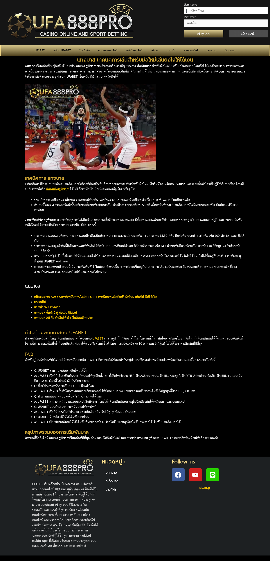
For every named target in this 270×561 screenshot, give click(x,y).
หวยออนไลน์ (191, 50)
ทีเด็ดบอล (112, 481)
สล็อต (154, 50)
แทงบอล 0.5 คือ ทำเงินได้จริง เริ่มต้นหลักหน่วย (63, 317)
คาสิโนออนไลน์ (134, 50)
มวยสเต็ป (40, 302)
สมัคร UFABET (62, 50)
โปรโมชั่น (85, 50)
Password (190, 17)
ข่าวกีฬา (111, 489)
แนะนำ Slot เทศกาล (47, 307)
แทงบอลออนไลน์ (107, 50)
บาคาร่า (171, 50)
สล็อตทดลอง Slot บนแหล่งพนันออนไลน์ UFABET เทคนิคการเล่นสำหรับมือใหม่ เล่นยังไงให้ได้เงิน (95, 297)
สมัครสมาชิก (248, 34)
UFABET (40, 50)
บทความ (211, 50)
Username (190, 4)
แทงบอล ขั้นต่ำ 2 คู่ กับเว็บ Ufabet (55, 312)
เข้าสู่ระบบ (203, 34)
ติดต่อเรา (230, 50)
